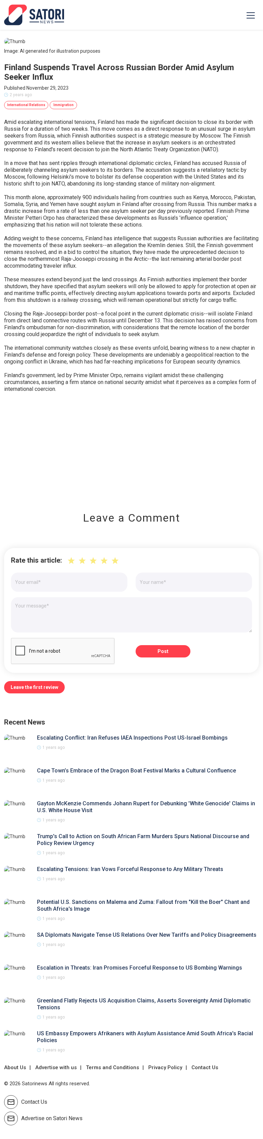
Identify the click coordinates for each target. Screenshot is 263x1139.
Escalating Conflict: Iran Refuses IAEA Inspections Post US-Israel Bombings (132, 737)
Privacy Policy (165, 1067)
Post (163, 651)
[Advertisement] (131, 447)
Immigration (63, 105)
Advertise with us (56, 1067)
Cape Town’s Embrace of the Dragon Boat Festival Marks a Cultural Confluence (136, 770)
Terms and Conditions (112, 1067)
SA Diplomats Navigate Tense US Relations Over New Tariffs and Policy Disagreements (146, 935)
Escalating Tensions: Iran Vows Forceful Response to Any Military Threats (130, 869)
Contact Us (204, 1067)
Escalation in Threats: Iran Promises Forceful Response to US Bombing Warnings (139, 967)
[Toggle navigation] (250, 15)
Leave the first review (34, 687)
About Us (15, 1067)
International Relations (26, 105)
